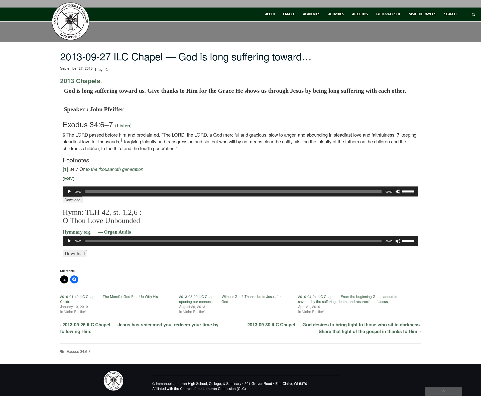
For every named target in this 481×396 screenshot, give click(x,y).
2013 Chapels (80, 80)
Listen (123, 125)
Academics (311, 14)
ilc (105, 69)
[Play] (69, 191)
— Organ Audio (114, 232)
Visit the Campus (422, 14)
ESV (68, 178)
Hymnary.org (77, 232)
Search (450, 14)
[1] (65, 169)
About (270, 14)
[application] (240, 191)
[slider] (409, 190)
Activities (336, 14)
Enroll (289, 14)
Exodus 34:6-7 (78, 351)
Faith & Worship (388, 14)
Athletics (360, 14)
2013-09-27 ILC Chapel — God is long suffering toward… (186, 56)
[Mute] (397, 191)
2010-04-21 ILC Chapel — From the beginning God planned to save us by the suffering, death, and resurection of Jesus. (347, 299)
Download (72, 199)
